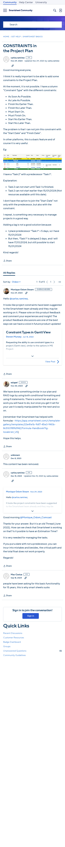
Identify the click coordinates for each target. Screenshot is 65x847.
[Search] (55, 10)
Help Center (26, 2)
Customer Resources (13, 637)
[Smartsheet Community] (20, 10)
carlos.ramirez (18, 57)
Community (10, 2)
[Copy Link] (13, 65)
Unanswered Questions (32, 650)
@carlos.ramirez (19, 298)
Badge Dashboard (12, 642)
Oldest (15, 282)
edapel (14, 382)
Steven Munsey (13, 336)
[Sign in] (60, 10)
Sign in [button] (30, 615)
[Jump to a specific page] (59, 281)
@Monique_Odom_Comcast (36, 517)
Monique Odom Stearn (22, 289)
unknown (15, 455)
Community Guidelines (14, 655)
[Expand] (32, 356)
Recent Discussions (12, 633)
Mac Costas (16, 574)
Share (7, 261)
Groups (6, 646)
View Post (50, 361)
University (41, 2)
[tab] (9, 273)
